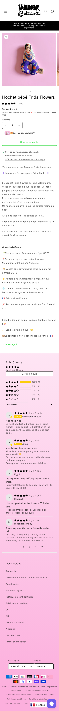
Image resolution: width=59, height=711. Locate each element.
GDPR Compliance (15, 622)
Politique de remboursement (36, 690)
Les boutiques (13, 635)
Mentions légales (12, 703)
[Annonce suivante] (54, 26)
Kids (19, 687)
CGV (8, 609)
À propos (10, 629)
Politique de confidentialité (19, 597)
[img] (21, 413)
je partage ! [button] (11, 344)
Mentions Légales (15, 590)
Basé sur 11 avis (14, 370)
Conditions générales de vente (42, 699)
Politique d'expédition (17, 603)
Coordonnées (12, 584)
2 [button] (23, 546)
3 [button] (29, 546)
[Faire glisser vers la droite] (36, 91)
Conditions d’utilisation (44, 695)
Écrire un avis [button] (29, 373)
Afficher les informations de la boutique (25, 159)
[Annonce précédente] (5, 26)
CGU (8, 616)
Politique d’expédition (16, 699)
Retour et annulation (16, 641)
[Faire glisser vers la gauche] (23, 91)
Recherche (11, 571)
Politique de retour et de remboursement (26, 577)
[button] (6, 11)
